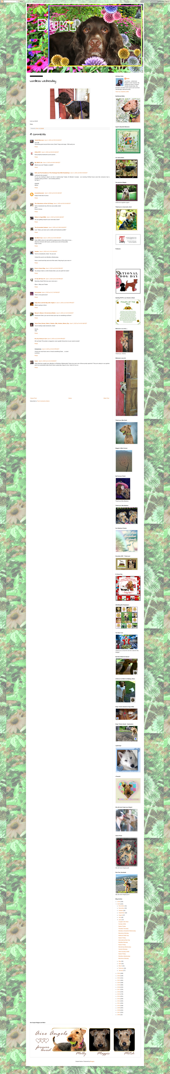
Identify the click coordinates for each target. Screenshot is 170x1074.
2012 (118, 1001)
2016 (118, 992)
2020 (118, 982)
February (121, 968)
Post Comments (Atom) (43, 401)
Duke (128, 78)
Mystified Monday (123, 942)
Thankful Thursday (123, 928)
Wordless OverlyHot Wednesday (127, 931)
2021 (118, 980)
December (122, 906)
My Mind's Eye (39, 238)
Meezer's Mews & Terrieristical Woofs (45, 313)
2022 (118, 978)
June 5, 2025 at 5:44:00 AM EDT (78, 323)
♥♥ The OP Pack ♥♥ (40, 278)
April (120, 963)
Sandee (37, 251)
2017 (118, 989)
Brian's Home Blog (40, 268)
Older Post (106, 398)
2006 (118, 1014)
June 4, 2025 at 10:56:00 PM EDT (65, 302)
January (121, 970)
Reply (36, 146)
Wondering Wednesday (124, 947)
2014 (118, 996)
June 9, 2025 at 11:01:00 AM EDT (47, 361)
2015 (118, 994)
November (122, 908)
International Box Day (124, 940)
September (122, 913)
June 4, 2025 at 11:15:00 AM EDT (48, 251)
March (120, 966)
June (120, 919)
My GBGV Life (38, 162)
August (121, 915)
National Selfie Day (123, 935)
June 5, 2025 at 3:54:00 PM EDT (50, 349)
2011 (118, 1003)
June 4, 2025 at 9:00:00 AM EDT (62, 203)
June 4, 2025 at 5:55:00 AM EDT (53, 140)
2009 (118, 1008)
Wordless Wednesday (124, 956)
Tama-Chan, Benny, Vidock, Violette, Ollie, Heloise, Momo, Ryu (52, 323)
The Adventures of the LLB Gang (44, 203)
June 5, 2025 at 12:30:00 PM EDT (56, 338)
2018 (118, 987)
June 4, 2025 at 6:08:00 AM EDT (50, 152)
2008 (118, 1010)
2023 (118, 975)
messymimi (38, 292)
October (121, 910)
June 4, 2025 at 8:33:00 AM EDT (53, 193)
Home (70, 398)
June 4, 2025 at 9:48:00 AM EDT (55, 217)
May (120, 961)
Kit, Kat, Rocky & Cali (41, 338)
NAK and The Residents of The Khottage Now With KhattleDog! (52, 173)
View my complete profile (122, 91)
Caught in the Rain (123, 921)
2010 (118, 1005)
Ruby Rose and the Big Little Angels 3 (45, 302)
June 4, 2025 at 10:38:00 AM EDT (57, 227)
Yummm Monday (122, 949)
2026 (118, 901)
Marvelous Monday (123, 933)
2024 (118, 973)
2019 (118, 985)
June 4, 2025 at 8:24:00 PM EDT (54, 278)
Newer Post (33, 398)
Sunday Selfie (122, 924)
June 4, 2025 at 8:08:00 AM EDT (78, 173)
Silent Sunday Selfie (123, 951)
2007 (118, 1012)
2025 (118, 904)
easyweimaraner (39, 193)
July (120, 917)
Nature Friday (122, 926)
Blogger (92, 1061)
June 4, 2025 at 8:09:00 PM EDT (54, 268)
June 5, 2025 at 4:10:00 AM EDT (64, 313)
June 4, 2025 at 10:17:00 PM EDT (51, 292)
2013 (118, 998)
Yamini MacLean (39, 140)
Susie (36, 361)
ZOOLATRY (38, 152)
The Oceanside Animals (41, 227)
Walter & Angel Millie (40, 217)
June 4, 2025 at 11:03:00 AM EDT (52, 238)
